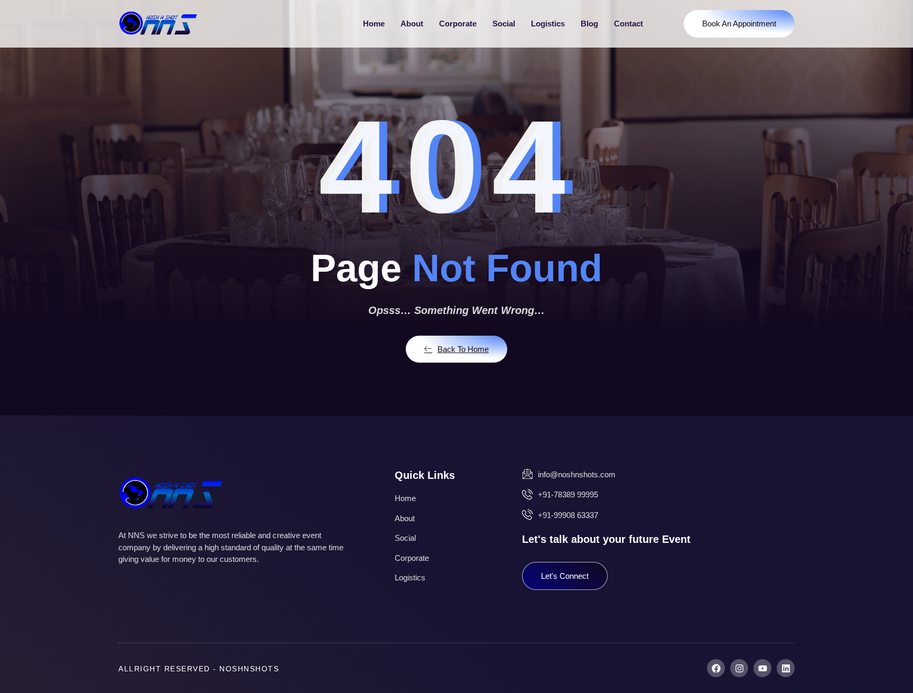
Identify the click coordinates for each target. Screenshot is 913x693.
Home (374, 23)
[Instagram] (739, 668)
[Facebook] (716, 668)
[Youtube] (762, 668)
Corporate (458, 23)
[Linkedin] (786, 668)
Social (503, 23)
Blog (589, 23)
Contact (628, 23)
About (411, 23)
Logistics (548, 23)
